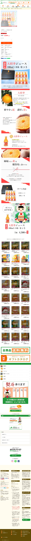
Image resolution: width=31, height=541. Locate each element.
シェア (2, 58)
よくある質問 (3, 437)
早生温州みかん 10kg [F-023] (15, 316)
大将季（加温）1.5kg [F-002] (15, 342)
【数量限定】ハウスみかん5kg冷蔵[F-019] (6, 251)
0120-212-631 (28, 514)
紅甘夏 (4, 378)
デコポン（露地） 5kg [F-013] (25, 303)
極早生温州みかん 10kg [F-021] (6, 329)
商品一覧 (5, 8)
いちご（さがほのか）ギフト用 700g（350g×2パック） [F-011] (6, 316)
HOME (2, 8)
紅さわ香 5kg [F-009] (5, 302)
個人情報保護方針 (24, 534)
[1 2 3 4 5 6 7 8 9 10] (6, 40)
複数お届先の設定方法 (4, 442)
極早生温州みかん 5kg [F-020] (15, 329)
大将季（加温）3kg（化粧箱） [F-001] (25, 342)
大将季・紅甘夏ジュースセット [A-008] (6, 264)
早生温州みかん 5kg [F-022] (25, 316)
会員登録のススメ (4, 434)
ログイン (16, 415)
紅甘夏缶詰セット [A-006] (25, 263)
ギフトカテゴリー (15, 532)
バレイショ (5, 371)
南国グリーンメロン (6, 373)
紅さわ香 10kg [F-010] (15, 302)
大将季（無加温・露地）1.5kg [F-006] (25, 276)
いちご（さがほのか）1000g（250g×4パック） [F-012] (25, 289)
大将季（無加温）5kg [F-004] (25, 329)
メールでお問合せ (5, 537)
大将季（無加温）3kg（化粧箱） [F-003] (6, 342)
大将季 (9, 8)
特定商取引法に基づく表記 (26, 532)
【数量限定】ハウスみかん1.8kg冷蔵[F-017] (25, 251)
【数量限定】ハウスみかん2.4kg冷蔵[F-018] (15, 251)
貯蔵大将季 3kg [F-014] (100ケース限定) (5, 289)
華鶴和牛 (4, 365)
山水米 (4, 376)
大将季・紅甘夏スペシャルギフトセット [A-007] (15, 264)
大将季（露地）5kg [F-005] (15, 289)
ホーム (4, 531)
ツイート (5, 58)
